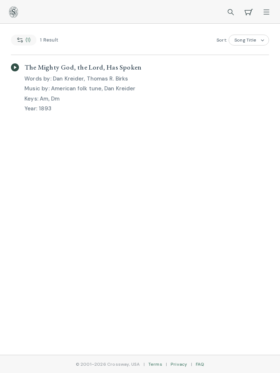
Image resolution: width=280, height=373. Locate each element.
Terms (155, 364)
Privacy (179, 364)
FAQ (200, 364)
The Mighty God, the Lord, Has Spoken (82, 67)
